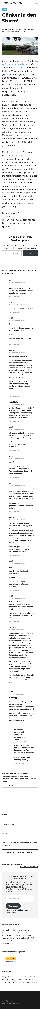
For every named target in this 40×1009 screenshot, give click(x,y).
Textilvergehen (12, 3)
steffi (11, 318)
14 (26, 31)
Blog (4, 9)
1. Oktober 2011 (20, 741)
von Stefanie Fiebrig (12, 29)
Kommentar (7, 785)
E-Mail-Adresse (9, 824)
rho (10, 302)
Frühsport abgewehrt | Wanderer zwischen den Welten (20, 734)
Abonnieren (30, 253)
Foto (31, 976)
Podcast (21, 979)
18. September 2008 (17, 282)
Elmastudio (15, 1004)
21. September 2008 (16, 629)
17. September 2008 (10, 31)
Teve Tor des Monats (26, 982)
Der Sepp (12, 627)
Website (5, 833)
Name (5, 814)
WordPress (12, 1002)
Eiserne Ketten (19, 976)
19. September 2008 (17, 404)
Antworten (14, 296)
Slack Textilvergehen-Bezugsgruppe (19, 930)
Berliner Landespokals (13, 64)
